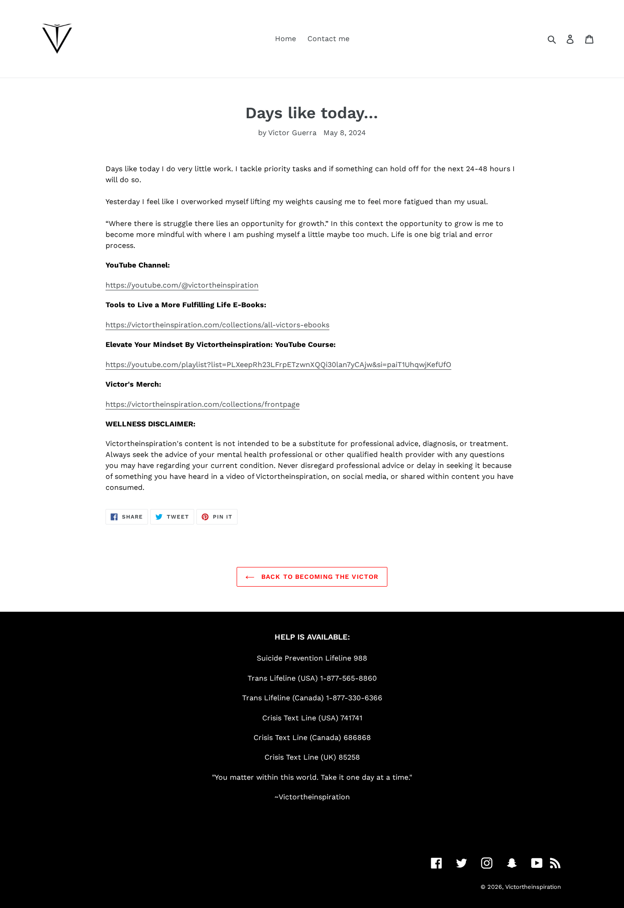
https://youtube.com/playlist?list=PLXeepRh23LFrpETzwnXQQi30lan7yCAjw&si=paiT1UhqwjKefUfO (278, 364)
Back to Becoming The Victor (319, 576)
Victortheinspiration (533, 886)
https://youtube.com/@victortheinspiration (182, 285)
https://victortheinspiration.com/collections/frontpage (203, 404)
